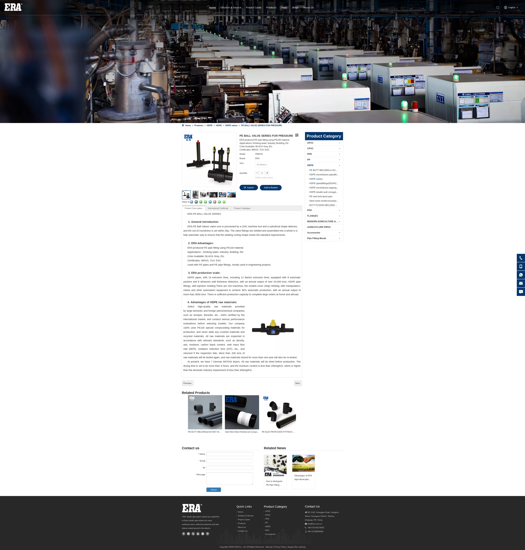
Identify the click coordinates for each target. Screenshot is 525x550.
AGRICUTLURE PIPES (319, 227)
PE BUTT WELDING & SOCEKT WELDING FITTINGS (326, 170)
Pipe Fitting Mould (316, 238)
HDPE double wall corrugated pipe (326, 192)
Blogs (295, 7)
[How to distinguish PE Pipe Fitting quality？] (275, 466)
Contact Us (242, 531)
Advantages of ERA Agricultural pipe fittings (303, 477)
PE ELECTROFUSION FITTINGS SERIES (279, 432)
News (284, 7)
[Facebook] (183, 534)
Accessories (313, 233)
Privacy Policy (280, 547)
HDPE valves (316, 179)
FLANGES (312, 216)
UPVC (310, 143)
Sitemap (268, 547)
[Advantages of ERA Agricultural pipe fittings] (303, 463)
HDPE (310, 165)
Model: (243, 154)
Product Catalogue (242, 208)
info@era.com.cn (314, 524)
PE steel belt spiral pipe (320, 196)
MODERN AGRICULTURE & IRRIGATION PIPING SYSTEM (325, 221)
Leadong (301, 547)
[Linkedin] (188, 534)
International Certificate (218, 208)
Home (212, 7)
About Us (308, 7)
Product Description (193, 208)
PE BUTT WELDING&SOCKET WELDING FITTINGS (205, 432)
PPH (309, 210)
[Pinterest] (207, 534)
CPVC (310, 148)
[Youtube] (198, 534)
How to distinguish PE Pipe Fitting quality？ (274, 483)
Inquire (250, 187)
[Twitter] (193, 534)
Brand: (242, 158)
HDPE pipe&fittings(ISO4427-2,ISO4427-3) (326, 183)
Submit (214, 490)
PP (308, 160)
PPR (309, 154)
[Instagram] (203, 534)
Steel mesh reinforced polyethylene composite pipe (326, 201)
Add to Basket (271, 187)
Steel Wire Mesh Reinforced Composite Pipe (242, 432)
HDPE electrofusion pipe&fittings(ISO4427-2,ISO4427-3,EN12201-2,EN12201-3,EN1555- (326, 174)
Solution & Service (231, 7)
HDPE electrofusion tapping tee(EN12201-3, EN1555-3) (326, 188)
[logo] (192, 508)
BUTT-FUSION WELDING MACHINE (326, 205)
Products (271, 7)
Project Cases (253, 7)
